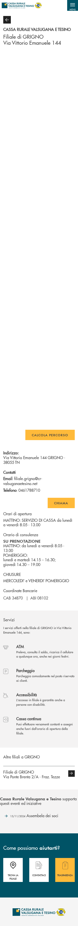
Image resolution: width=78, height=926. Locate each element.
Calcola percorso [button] (50, 435)
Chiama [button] (61, 503)
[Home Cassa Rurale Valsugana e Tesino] (21, 5)
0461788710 (29, 490)
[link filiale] (71, 773)
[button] (72, 5)
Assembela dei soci (34, 815)
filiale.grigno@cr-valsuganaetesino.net (22, 481)
